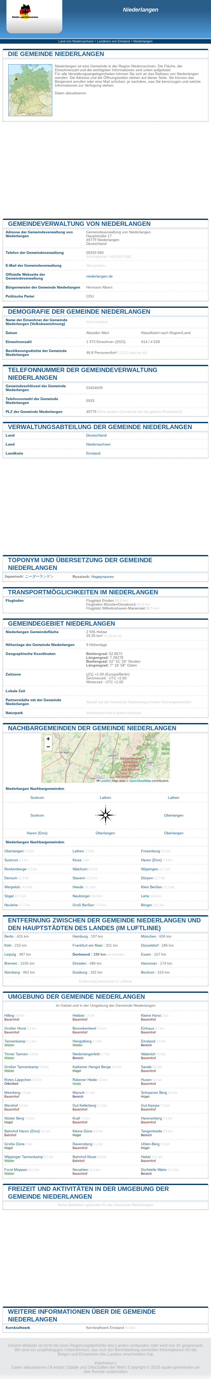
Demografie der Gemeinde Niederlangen (79, 311)
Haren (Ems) (37, 833)
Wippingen (149, 869)
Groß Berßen (83, 905)
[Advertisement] (105, 170)
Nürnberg (12, 972)
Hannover (149, 963)
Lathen (105, 798)
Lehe (145, 896)
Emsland (93, 453)
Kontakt (57, 1367)
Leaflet (105, 780)
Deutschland (96, 435)
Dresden (79, 963)
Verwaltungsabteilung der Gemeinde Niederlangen (100, 426)
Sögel (9, 896)
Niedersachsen (98, 444)
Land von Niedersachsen (76, 41)
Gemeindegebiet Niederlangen (61, 623)
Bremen (10, 963)
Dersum (10, 878)
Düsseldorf (150, 945)
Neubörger (81, 896)
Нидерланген (102, 577)
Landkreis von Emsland (113, 41)
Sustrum (37, 798)
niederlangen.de (99, 276)
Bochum (147, 972)
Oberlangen (173, 815)
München (148, 936)
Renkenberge (15, 869)
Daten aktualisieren (70, 93)
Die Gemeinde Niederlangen (56, 53)
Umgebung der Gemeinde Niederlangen (76, 996)
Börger (146, 905)
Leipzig (10, 954)
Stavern (79, 878)
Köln (8, 945)
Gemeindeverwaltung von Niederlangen (79, 223)
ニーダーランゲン (39, 576)
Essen (146, 954)
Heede (78, 887)
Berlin (9, 936)
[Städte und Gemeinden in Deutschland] (30, 12)
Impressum (104, 1363)
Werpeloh (12, 887)
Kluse (77, 860)
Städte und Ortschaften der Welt (96, 1367)
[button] (48, 739)
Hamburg (80, 936)
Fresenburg (150, 851)
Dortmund (81, 954)
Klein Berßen (151, 887)
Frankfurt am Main (88, 945)
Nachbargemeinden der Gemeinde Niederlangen (92, 728)
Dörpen (147, 878)
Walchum (80, 869)
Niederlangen (140, 9)
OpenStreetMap (140, 780)
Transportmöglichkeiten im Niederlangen (83, 592)
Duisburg (80, 972)
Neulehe (11, 905)
